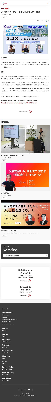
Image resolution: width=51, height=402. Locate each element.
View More (23, 281)
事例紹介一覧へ (23, 111)
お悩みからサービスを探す (12, 256)
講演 (4, 17)
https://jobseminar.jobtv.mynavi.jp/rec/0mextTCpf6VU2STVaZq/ (18, 103)
